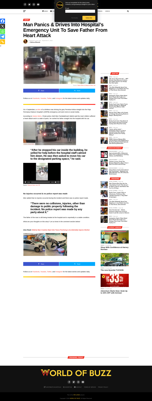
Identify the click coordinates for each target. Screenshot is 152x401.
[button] (41, 173)
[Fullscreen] (58, 182)
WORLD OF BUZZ (75, 398)
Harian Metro (37, 116)
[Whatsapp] (2, 31)
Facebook (36, 98)
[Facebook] (2, 21)
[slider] (40, 182)
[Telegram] (2, 36)
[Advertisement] (115, 58)
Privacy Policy (103, 387)
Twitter (49, 98)
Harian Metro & (81, 85)
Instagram (59, 98)
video (39, 109)
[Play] (25, 182)
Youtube (43, 98)
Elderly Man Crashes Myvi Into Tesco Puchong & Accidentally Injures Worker (61, 230)
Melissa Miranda (35, 42)
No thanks (74, 18)
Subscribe (89, 18)
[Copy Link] (2, 41)
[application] (42, 173)
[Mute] (55, 182)
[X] (2, 26)
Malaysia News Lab (90, 85)
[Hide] (0, 46)
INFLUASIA (76, 395)
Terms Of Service (90, 387)
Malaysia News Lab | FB (34, 185)
